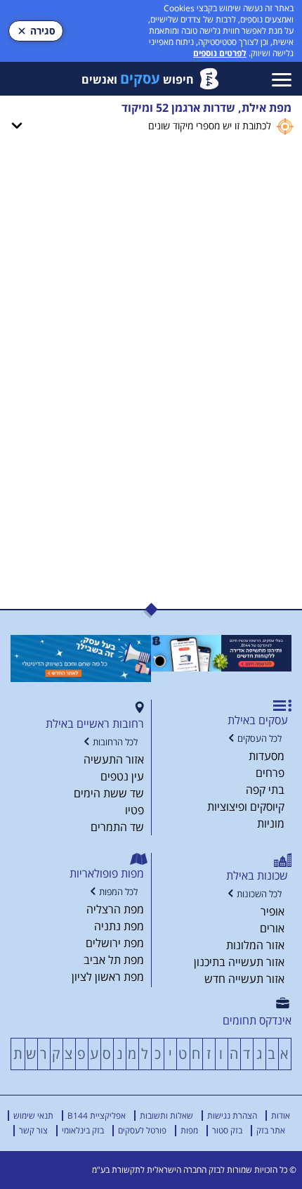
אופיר (272, 911)
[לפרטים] (221, 653)
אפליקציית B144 (96, 1115)
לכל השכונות (259, 894)
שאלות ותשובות (166, 1115)
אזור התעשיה (114, 759)
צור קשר (33, 1130)
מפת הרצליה (115, 909)
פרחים (270, 772)
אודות (280, 1115)
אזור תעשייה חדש (244, 978)
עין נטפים (122, 776)
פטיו (134, 810)
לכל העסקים (259, 738)
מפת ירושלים (115, 943)
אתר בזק (270, 1130)
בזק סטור (227, 1130)
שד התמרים (117, 827)
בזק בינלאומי (83, 1130)
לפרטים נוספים (220, 53)
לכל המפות (118, 892)
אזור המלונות (255, 945)
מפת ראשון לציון (108, 976)
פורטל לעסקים (142, 1130)
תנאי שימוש (33, 1115)
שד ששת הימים (109, 793)
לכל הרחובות (115, 742)
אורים (272, 928)
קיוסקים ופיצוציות (245, 806)
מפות (189, 1130)
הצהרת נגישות (232, 1115)
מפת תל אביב (114, 960)
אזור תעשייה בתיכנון (239, 962)
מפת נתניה (119, 926)
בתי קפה (265, 789)
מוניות (270, 823)
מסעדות (266, 756)
